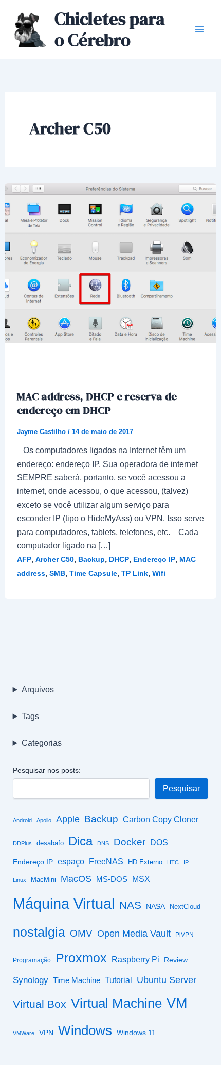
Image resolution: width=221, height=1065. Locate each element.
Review (176, 960)
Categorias (42, 743)
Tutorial (118, 980)
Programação (32, 960)
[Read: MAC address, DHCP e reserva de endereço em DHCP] (111, 262)
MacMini (43, 880)
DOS (159, 842)
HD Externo (145, 862)
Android (22, 820)
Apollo (43, 820)
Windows (85, 1030)
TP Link (134, 573)
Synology (30, 980)
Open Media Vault (134, 933)
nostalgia (39, 932)
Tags (30, 716)
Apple (68, 818)
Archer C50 (54, 559)
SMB (57, 573)
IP (186, 862)
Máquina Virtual (64, 903)
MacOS (76, 879)
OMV (81, 933)
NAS (130, 905)
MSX (141, 879)
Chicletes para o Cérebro (109, 29)
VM (177, 1003)
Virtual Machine (116, 1003)
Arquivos (38, 689)
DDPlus (22, 843)
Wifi (158, 573)
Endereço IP (154, 559)
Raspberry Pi (135, 959)
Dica (80, 841)
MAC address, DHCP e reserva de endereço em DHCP (97, 403)
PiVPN (184, 934)
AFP (24, 559)
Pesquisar (181, 788)
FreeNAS (106, 861)
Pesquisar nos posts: (47, 770)
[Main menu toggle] (199, 29)
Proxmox (81, 958)
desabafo (50, 843)
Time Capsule (93, 573)
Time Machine (76, 980)
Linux (19, 880)
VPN (46, 1033)
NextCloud (185, 906)
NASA (155, 906)
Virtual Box (39, 1004)
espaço (71, 861)
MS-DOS (111, 879)
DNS (103, 843)
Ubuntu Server (166, 979)
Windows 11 (136, 1033)
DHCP (119, 559)
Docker (129, 842)
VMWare (23, 1033)
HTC (173, 862)
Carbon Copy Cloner (160, 819)
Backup (91, 559)
